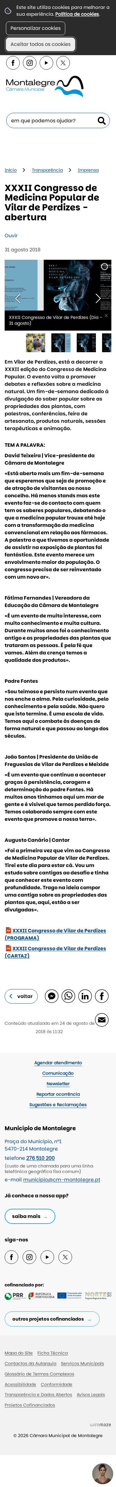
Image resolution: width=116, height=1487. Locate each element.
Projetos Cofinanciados (30, 1405)
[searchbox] (58, 120)
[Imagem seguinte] (98, 298)
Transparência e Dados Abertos (38, 1394)
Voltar (25, 996)
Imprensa (88, 170)
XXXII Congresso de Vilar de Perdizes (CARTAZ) (55, 952)
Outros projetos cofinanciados (48, 1319)
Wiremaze (100, 1424)
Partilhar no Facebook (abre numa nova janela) (101, 996)
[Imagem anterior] (18, 298)
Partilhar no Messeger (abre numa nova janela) (51, 996)
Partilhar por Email (101, 1019)
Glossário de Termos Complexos (39, 1374)
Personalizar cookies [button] (36, 28)
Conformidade (56, 1384)
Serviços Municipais (82, 1363)
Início (11, 170)
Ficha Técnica (52, 1353)
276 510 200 (40, 1158)
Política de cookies (77, 14)
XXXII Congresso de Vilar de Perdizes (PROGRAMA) (55, 934)
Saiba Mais (26, 1216)
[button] (35, 342)
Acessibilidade (20, 1384)
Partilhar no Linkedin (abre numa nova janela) (85, 996)
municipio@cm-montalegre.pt (61, 1179)
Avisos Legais (91, 1394)
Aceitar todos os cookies (41, 44)
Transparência (47, 170)
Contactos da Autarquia (30, 1363)
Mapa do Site (19, 1353)
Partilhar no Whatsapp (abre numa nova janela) (68, 996)
